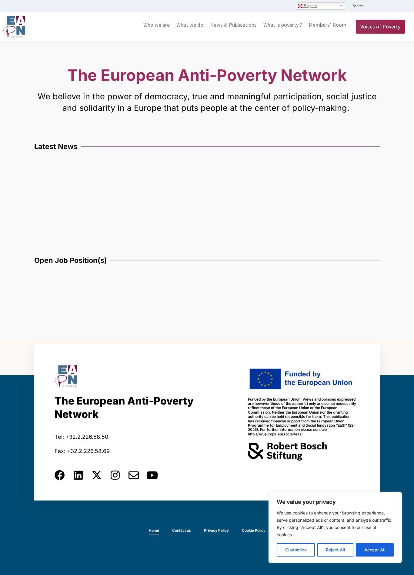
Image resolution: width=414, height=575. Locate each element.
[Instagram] (115, 475)
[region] (335, 527)
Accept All (375, 549)
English (309, 5)
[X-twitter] (97, 475)
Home (154, 530)
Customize (296, 549)
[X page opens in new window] (392, 6)
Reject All (335, 549)
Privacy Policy (216, 530)
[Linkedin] (78, 475)
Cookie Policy (253, 530)
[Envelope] (134, 475)
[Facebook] (60, 475)
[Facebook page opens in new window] (383, 6)
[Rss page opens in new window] (401, 6)
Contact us (181, 530)
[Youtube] (152, 475)
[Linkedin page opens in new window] (374, 6)
